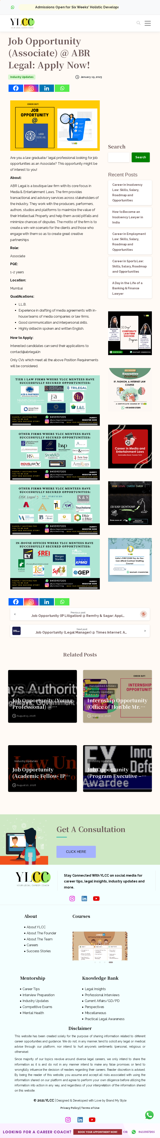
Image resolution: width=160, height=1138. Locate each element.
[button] (110, 544)
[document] (80, 569)
